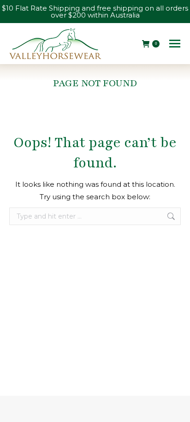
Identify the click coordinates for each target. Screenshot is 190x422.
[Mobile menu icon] (175, 43)
